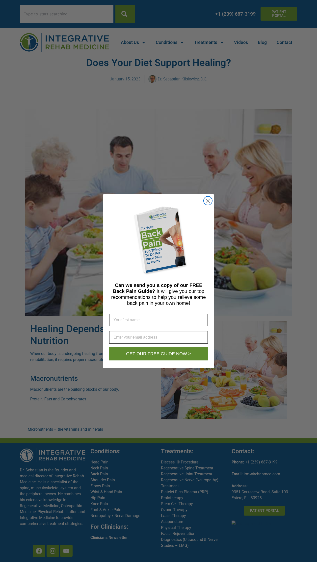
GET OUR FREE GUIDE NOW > (158, 353)
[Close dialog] (208, 200)
